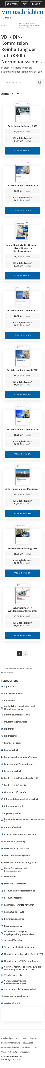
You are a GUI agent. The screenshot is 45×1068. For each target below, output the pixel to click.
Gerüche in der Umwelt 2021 (22, 370)
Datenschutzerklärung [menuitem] (10, 1042)
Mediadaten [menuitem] (28, 1042)
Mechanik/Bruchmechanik (16, 848)
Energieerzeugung (13, 743)
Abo (25, 4)
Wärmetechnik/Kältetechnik (17, 996)
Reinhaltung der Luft (14, 911)
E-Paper (14, 4)
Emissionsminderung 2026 (22, 126)
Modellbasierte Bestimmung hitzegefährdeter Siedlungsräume (22, 248)
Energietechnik (11, 750)
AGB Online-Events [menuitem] (31, 1038)
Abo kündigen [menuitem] (7, 1038)
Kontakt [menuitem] (37, 1047)
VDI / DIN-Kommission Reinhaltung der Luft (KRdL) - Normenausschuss (22, 968)
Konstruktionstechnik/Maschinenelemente (24, 820)
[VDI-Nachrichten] (22, 12)
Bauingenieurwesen (13, 693)
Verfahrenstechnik (13, 975)
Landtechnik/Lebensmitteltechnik (20, 834)
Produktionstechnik (13, 897)
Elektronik (9, 728)
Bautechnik (9, 700)
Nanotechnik (10, 876)
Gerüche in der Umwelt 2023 (22, 310)
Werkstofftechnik (12, 1003)
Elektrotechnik (11, 735)
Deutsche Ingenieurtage (15, 721)
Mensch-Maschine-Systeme (17, 855)
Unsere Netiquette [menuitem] (9, 1052)
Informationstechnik (14, 806)
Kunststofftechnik (12, 827)
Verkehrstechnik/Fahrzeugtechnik (20, 989)
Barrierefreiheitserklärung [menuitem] (12, 1056)
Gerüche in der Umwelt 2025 (22, 185)
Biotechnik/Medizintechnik (17, 714)
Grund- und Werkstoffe (15, 792)
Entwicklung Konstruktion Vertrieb (20, 757)
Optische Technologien (15, 883)
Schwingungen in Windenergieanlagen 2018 (22, 609)
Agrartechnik (10, 686)
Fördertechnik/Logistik (15, 785)
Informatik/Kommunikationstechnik (21, 799)
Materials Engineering (14, 841)
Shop (14, 26)
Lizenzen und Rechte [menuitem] (10, 1047)
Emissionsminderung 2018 (22, 548)
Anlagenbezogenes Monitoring (22, 488)
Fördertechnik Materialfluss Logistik (21, 778)
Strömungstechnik (13, 926)
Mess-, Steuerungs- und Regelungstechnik (15, 869)
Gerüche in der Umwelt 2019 (22, 429)
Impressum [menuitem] (25, 1052)
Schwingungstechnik (14, 919)
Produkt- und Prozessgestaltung (19, 890)
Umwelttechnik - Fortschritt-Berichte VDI (23, 954)
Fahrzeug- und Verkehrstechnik (19, 764)
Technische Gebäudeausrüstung (19, 947)
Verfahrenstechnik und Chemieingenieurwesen (15, 982)
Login (38, 4)
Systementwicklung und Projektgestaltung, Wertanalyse (19, 933)
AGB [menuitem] (18, 1038)
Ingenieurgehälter (12, 813)
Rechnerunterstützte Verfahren (19, 904)
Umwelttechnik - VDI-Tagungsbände (21, 961)
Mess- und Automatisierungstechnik (21, 862)
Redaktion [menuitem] (26, 1047)
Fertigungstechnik (12, 771)
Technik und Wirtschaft (12, 940)
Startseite (4, 26)
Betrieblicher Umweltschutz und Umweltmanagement (19, 707)
